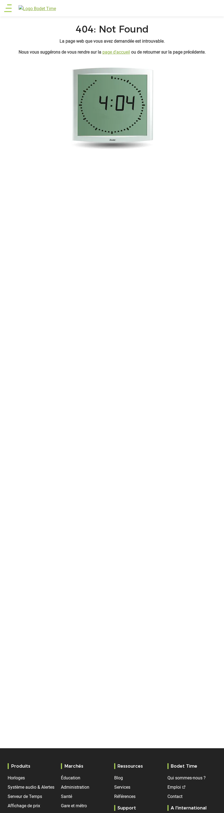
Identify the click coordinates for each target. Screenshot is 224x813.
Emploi (174, 787)
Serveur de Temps (25, 796)
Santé (66, 796)
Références (124, 796)
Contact (174, 796)
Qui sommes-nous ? (186, 778)
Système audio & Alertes (31, 787)
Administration (75, 787)
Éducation (70, 778)
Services (122, 787)
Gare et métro (74, 806)
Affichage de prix (24, 806)
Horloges (16, 778)
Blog (118, 778)
